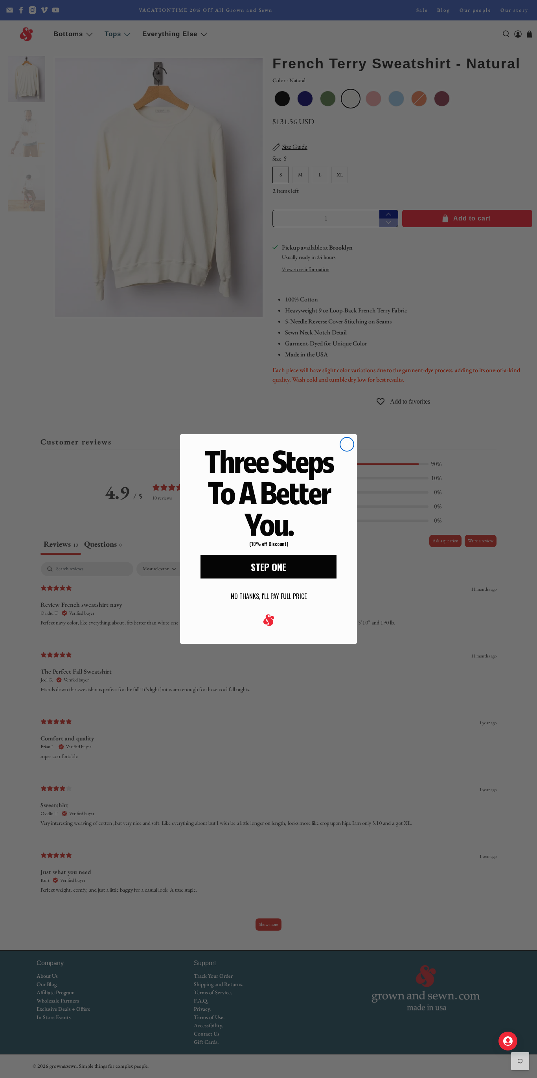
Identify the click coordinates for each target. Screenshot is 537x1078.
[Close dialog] (347, 444)
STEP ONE (268, 567)
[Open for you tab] (507, 1041)
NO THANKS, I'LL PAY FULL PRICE (269, 596)
